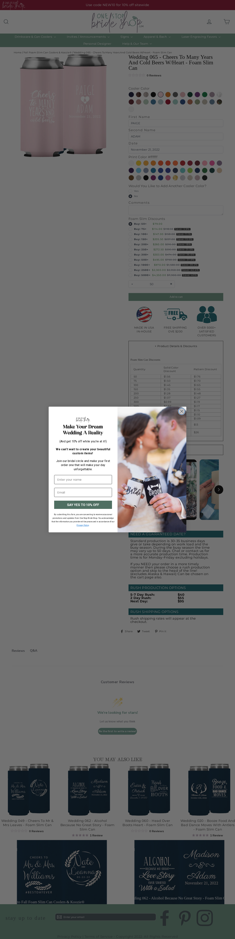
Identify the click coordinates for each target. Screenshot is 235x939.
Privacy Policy (83, 525)
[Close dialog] (181, 411)
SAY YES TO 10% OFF (83, 505)
